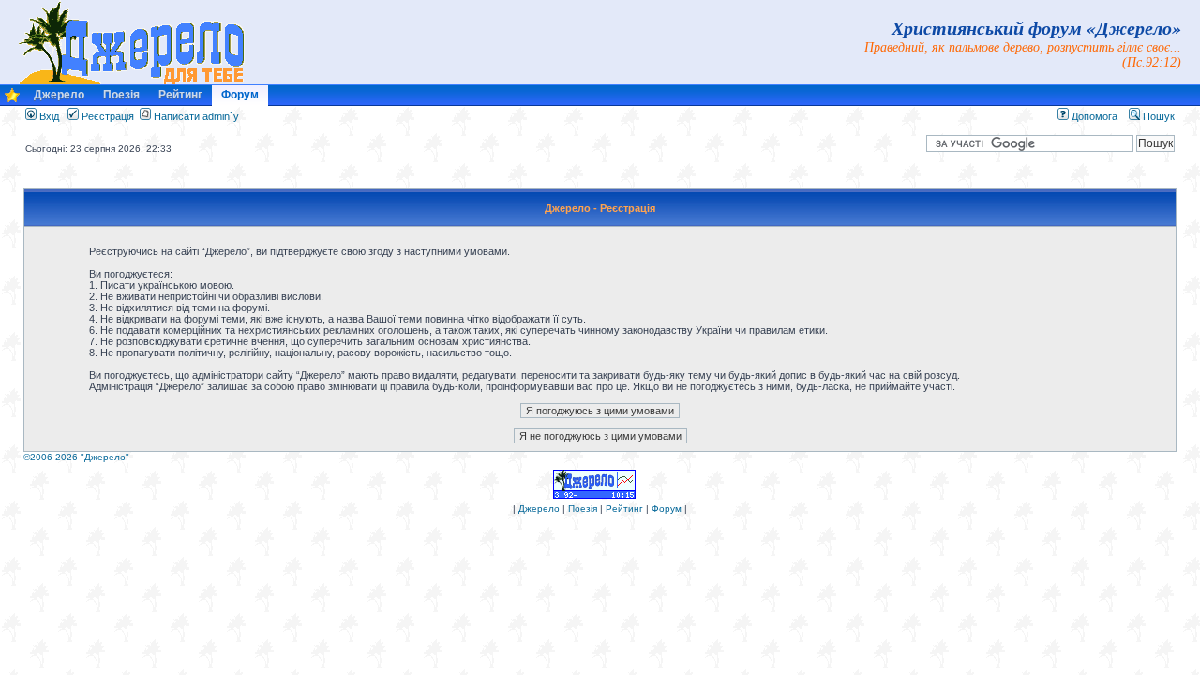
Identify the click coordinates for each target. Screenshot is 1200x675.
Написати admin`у (196, 116)
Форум (240, 94)
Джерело (59, 94)
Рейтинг (180, 94)
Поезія (121, 94)
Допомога (1093, 116)
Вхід (48, 116)
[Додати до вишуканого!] (12, 100)
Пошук (1157, 116)
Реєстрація (106, 116)
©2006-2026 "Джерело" (76, 457)
